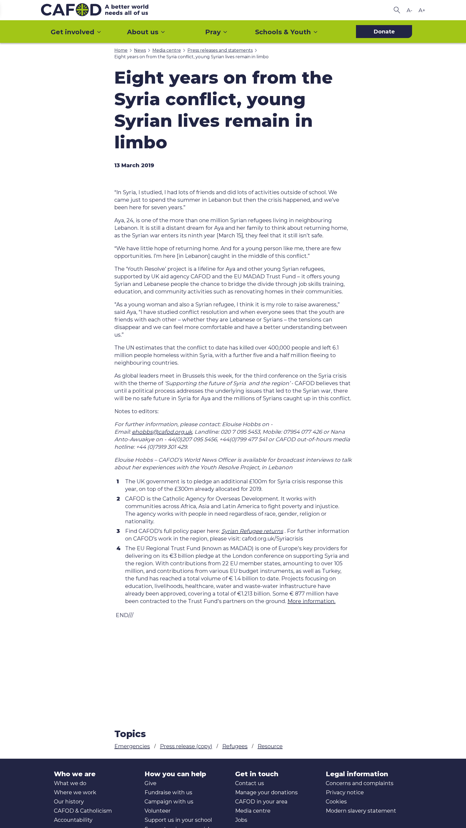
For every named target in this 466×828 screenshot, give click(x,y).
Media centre (166, 50)
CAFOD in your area (261, 801)
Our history (69, 801)
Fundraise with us (168, 792)
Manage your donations (266, 792)
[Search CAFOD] (397, 10)
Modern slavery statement (361, 811)
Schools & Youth (283, 32)
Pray (213, 32)
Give (150, 783)
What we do (70, 783)
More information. (311, 601)
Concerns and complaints (359, 783)
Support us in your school (178, 820)
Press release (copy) (186, 746)
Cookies (336, 801)
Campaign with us (169, 801)
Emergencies (132, 746)
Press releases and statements (220, 50)
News (140, 50)
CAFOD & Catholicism (83, 811)
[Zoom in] (422, 10)
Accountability (73, 820)
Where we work (75, 792)
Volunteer (158, 811)
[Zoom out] (409, 10)
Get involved (72, 32)
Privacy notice (345, 792)
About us (142, 32)
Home (121, 50)
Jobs (241, 820)
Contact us (249, 783)
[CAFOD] (105, 10)
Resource (270, 746)
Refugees (235, 746)
